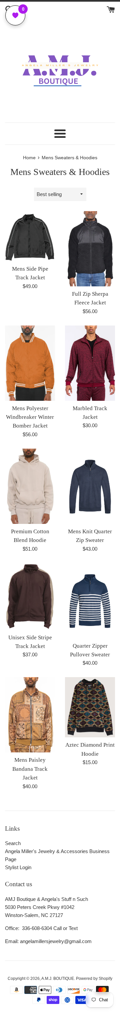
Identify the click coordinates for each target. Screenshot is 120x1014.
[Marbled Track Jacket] (90, 363)
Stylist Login (18, 867)
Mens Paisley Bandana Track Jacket (30, 769)
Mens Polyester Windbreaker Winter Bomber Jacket (30, 417)
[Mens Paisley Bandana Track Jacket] (30, 714)
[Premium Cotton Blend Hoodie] (30, 486)
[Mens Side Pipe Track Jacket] (30, 236)
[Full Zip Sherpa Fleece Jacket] (90, 248)
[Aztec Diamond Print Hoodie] (90, 707)
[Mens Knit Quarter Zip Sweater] (90, 486)
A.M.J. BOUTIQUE (57, 978)
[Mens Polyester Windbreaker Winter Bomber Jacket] (30, 363)
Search (13, 843)
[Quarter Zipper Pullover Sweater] (90, 600)
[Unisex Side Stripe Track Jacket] (30, 596)
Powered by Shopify (94, 978)
